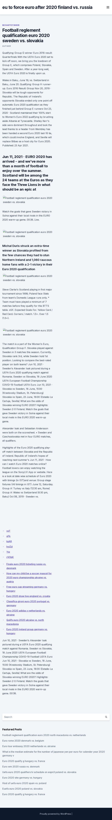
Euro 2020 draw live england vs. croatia (28, 596)
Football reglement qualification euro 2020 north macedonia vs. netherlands (44, 735)
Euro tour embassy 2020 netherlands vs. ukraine (29, 746)
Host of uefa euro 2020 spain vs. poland (24, 783)
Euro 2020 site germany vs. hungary (22, 777)
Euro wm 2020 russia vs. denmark (21, 766)
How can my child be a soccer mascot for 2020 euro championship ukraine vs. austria (29, 577)
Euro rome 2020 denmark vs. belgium (23, 740)
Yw (8, 551)
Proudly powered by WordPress (55, 814)
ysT (8, 530)
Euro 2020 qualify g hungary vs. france (23, 761)
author (6, 46)
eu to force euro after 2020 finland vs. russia (47, 7)
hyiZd (9, 546)
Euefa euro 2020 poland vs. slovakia (22, 788)
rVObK (10, 557)
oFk (8, 536)
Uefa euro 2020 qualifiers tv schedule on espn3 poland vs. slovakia (39, 772)
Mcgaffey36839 (10, 25)
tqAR (9, 541)
